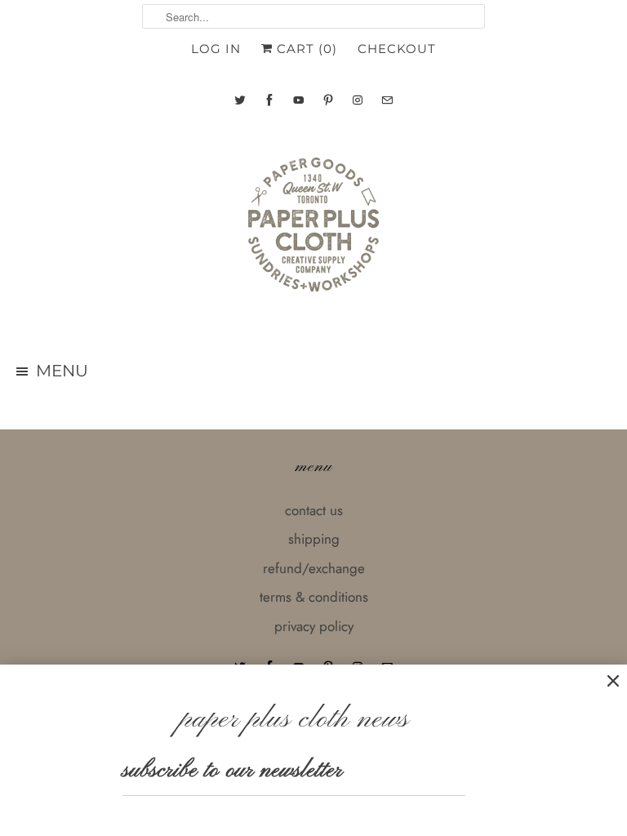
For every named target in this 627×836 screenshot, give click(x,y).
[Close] (613, 681)
